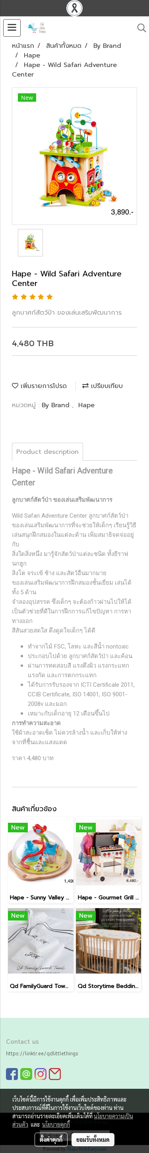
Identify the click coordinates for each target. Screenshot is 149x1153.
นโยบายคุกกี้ (56, 1124)
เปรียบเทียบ (106, 386)
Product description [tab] (47, 452)
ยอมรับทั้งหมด (93, 1139)
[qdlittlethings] (12, 1074)
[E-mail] (55, 1074)
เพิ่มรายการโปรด (42, 386)
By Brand (57, 405)
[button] (139, 28)
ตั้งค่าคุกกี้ (51, 1139)
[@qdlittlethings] (26, 1074)
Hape (86, 405)
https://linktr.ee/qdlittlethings (42, 1053)
